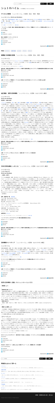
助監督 (19, 109)
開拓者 (40, 19)
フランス (24, 50)
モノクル (26, 122)
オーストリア (21, 19)
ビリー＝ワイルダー (48, 21)
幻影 (41, 21)
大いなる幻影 (12, 253)
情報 (20, 66)
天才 (13, 102)
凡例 (21, 66)
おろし (44, 109)
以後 (30, 62)
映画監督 (13, 19)
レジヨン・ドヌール (8, 254)
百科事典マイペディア (8, 242)
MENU (2, 1)
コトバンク (6, 4)
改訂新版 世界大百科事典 (9, 93)
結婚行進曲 (13, 50)
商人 (35, 105)
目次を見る (13, 196)
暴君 (31, 102)
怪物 (19, 102)
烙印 (27, 112)
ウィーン (38, 104)
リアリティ (7, 50)
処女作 (34, 109)
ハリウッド (3, 102)
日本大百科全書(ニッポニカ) (9, 166)
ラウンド (30, 50)
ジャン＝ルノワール (27, 21)
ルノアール (4, 253)
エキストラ (45, 107)
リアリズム (35, 19)
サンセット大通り (8, 22)
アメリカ (22, 60)
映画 (28, 19)
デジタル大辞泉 (6, 14)
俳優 (17, 19)
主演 (10, 110)
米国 (9, 19)
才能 (40, 102)
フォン (16, 60)
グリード (14, 21)
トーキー (28, 251)
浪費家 (27, 102)
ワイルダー (25, 253)
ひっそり (19, 50)
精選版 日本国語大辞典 (8, 55)
